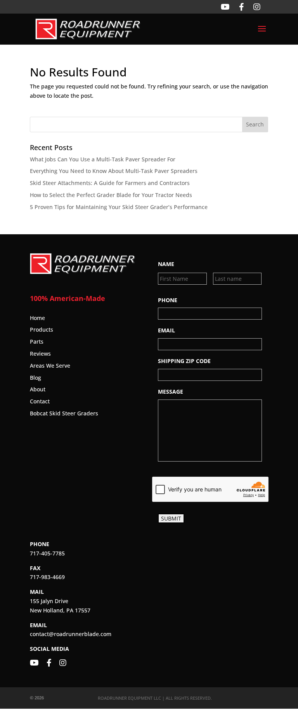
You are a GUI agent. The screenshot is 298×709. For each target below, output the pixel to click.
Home (37, 318)
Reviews (40, 353)
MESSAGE (170, 391)
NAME (166, 264)
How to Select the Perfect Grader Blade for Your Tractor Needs (111, 195)
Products (41, 329)
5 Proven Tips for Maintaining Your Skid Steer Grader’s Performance (119, 207)
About (37, 389)
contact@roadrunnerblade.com (70, 634)
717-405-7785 (47, 553)
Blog (35, 377)
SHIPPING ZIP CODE (184, 361)
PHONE (167, 300)
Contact (40, 401)
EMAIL (166, 330)
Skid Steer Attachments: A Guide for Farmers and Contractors (110, 183)
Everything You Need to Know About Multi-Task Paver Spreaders (114, 171)
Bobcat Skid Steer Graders (64, 413)
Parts (36, 341)
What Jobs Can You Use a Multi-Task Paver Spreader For (102, 159)
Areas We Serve (50, 365)
